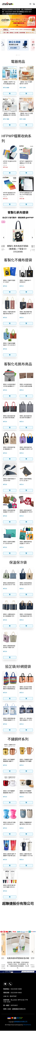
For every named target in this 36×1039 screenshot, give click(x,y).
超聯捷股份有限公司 (20, 1022)
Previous (2, 21)
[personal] (33, 4)
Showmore (27, 1025)
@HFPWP (13, 996)
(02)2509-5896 (16, 989)
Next (34, 21)
